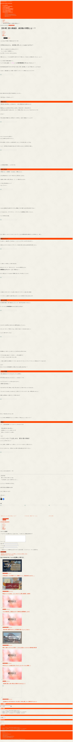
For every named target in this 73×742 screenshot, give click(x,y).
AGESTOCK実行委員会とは (10, 14)
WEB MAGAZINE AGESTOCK (6, 3)
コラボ (6, 7)
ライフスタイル (8, 9)
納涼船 (4, 521)
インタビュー (7, 6)
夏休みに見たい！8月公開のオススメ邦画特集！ (14, 712)
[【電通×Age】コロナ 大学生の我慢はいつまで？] (12, 510)
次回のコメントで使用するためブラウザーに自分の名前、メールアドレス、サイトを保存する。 (20, 549)
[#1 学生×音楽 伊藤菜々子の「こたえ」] (36, 510)
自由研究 (7, 521)
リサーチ (7, 10)
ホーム (5, 5)
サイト (1, 547)
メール (2, 545)
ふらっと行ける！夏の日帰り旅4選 (11, 710)
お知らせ (6, 13)
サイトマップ (5, 732)
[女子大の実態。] (60, 510)
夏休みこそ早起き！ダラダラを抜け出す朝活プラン (14, 711)
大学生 (1, 521)
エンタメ (8, 8)
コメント (2, 541)
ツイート (2, 721)
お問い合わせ (5, 735)
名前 (1, 543)
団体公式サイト (8, 16)
